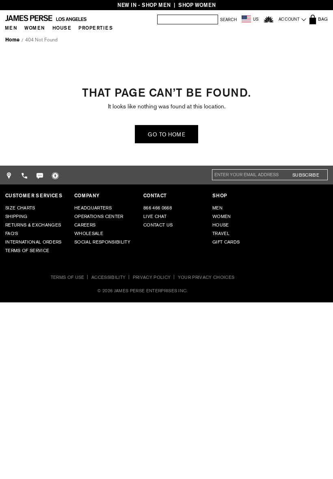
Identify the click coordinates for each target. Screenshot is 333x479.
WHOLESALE (88, 233)
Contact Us (158, 225)
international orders (33, 242)
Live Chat (154, 216)
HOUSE (220, 225)
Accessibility (108, 277)
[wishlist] (269, 19)
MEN (217, 208)
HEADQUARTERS (93, 208)
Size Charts (20, 208)
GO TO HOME (166, 134)
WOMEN (221, 216)
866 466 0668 (157, 208)
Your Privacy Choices (206, 277)
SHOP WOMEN (197, 5)
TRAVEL (220, 233)
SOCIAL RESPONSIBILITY (102, 242)
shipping (16, 216)
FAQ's (11, 233)
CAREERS (84, 225)
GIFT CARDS (226, 242)
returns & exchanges (33, 225)
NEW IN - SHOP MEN (144, 5)
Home (12, 40)
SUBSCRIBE (305, 175)
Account (289, 19)
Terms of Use (67, 277)
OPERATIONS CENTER (98, 216)
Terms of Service (27, 250)
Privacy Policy (152, 277)
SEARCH (228, 19)
